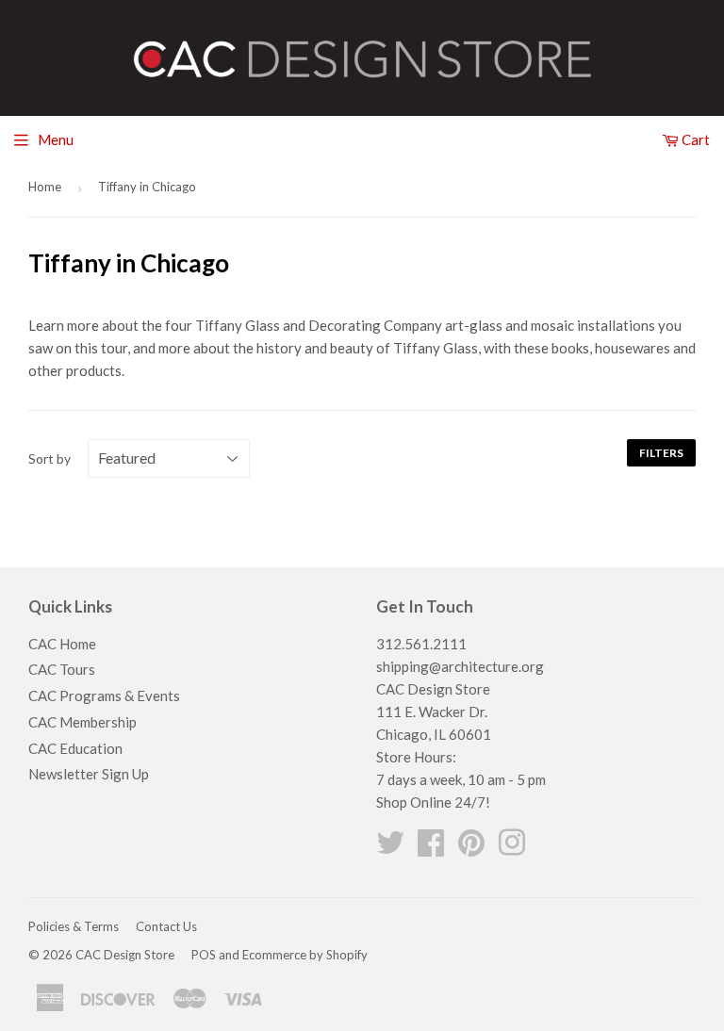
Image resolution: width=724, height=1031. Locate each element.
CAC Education (75, 748)
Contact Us (166, 926)
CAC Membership (82, 721)
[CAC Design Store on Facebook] (431, 848)
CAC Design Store (124, 954)
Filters (661, 453)
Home (44, 186)
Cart (694, 139)
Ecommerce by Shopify (305, 954)
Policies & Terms (73, 926)
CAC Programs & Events (104, 695)
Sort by (49, 458)
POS (203, 954)
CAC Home (62, 643)
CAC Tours (61, 669)
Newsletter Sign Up (88, 773)
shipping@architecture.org (460, 666)
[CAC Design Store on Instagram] (512, 848)
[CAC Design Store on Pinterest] (471, 848)
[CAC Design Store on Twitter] (390, 848)
